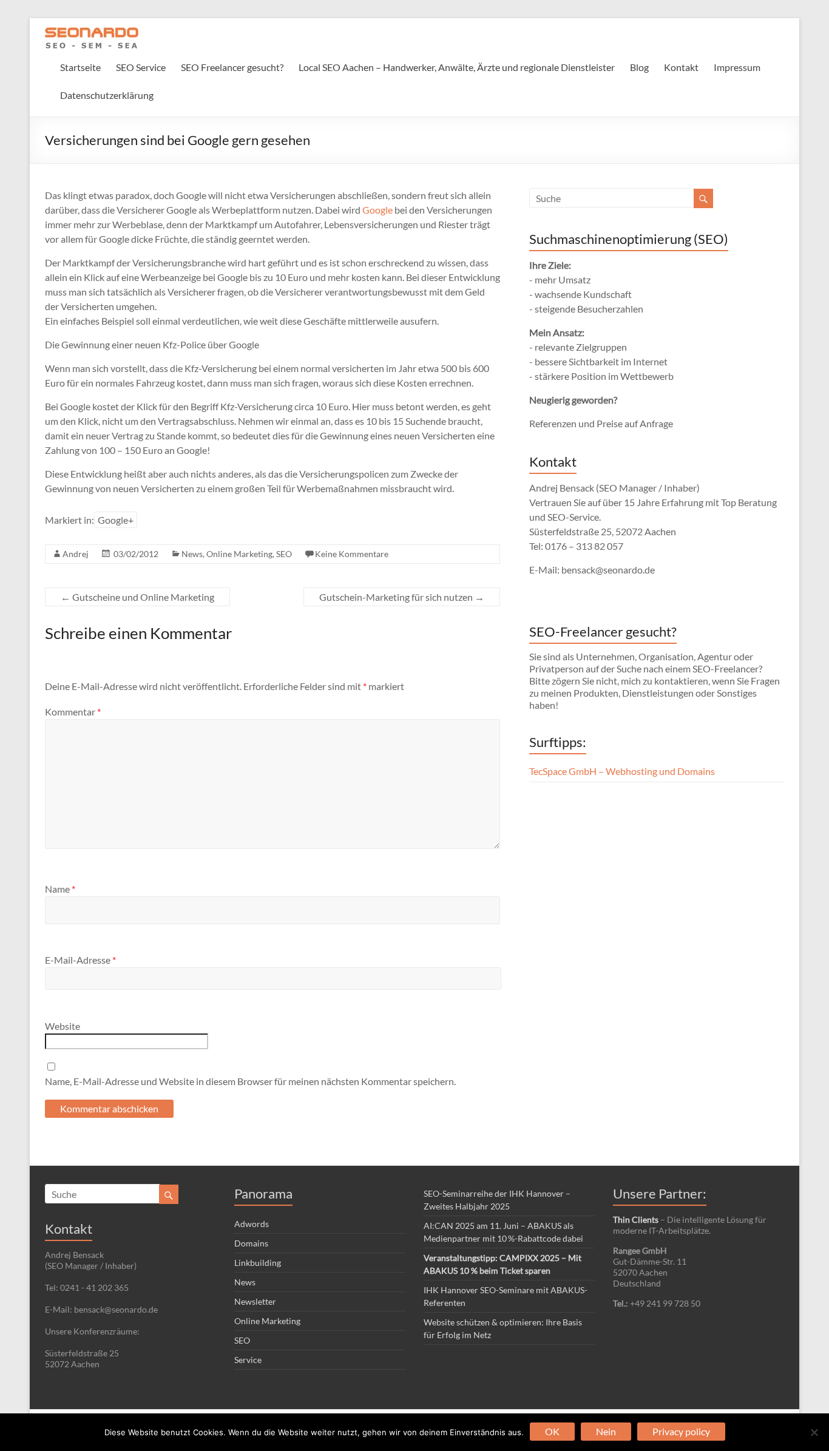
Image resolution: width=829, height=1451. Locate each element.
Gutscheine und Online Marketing (137, 597)
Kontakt (681, 67)
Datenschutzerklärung (107, 95)
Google (377, 209)
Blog (639, 67)
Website (62, 1026)
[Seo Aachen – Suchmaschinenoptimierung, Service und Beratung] (91, 33)
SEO (284, 554)
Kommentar (73, 711)
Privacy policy (681, 1431)
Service (248, 1360)
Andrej (76, 554)
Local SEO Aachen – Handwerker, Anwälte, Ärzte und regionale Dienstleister (457, 67)
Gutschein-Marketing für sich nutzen (401, 597)
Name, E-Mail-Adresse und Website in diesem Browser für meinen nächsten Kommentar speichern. (250, 1081)
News (192, 554)
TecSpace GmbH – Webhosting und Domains (622, 771)
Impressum (737, 67)
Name (60, 889)
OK (552, 1431)
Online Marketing (239, 554)
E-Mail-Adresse (80, 960)
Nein (606, 1431)
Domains (251, 1243)
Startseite (80, 67)
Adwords (251, 1224)
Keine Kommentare (351, 554)
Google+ (116, 520)
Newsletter (255, 1301)
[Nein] (814, 1432)
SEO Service (141, 67)
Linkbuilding (257, 1262)
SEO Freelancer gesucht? (232, 67)
